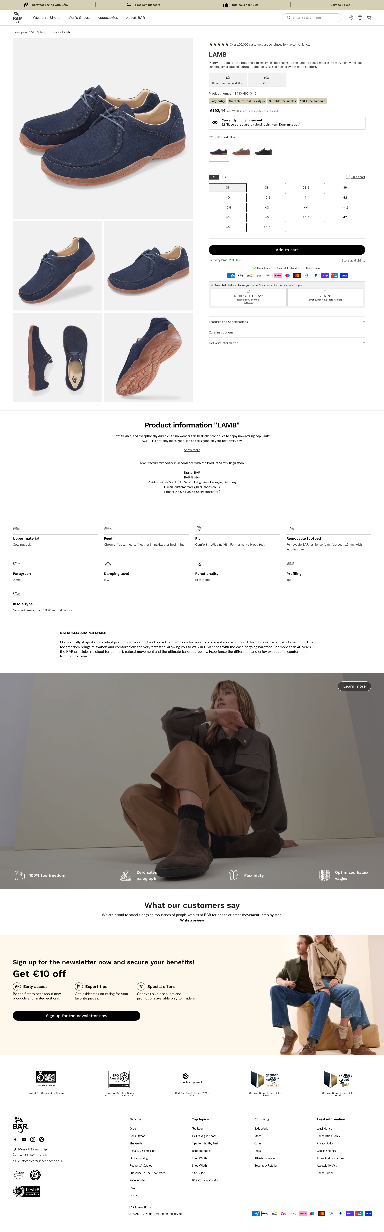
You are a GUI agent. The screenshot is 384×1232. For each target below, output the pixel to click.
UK (224, 177)
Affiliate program (264, 1158)
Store (257, 1136)
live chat (248, 302)
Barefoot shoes (201, 1150)
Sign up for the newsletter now (76, 1015)
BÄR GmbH (147, 1213)
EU (214, 177)
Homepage (20, 32)
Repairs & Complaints (143, 1150)
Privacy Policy (325, 1143)
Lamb (66, 32)
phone (254, 299)
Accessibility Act (327, 1165)
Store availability (353, 260)
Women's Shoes (46, 17)
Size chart (358, 176)
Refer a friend (138, 1180)
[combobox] (312, 17)
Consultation (137, 1136)
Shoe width (199, 1158)
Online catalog (139, 1158)
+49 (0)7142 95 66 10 (33, 1155)
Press (257, 1150)
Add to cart (287, 249)
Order (133, 1128)
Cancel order (325, 1173)
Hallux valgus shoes (204, 1136)
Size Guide (136, 1143)
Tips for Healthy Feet (205, 1143)
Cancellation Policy (328, 1136)
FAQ (132, 1187)
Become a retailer (265, 1165)
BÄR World (261, 1128)
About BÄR (135, 17)
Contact (134, 1195)
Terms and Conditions (330, 1158)
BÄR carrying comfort (206, 1180)
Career (258, 1143)
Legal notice (324, 1128)
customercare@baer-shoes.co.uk (197, 487)
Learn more (354, 686)
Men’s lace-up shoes (45, 32)
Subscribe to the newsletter (147, 1173)
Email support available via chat (325, 299)
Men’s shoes (79, 17)
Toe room (198, 1128)
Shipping (242, 111)
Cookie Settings (326, 1150)
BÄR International (139, 1207)
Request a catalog (141, 1165)
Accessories (108, 17)
